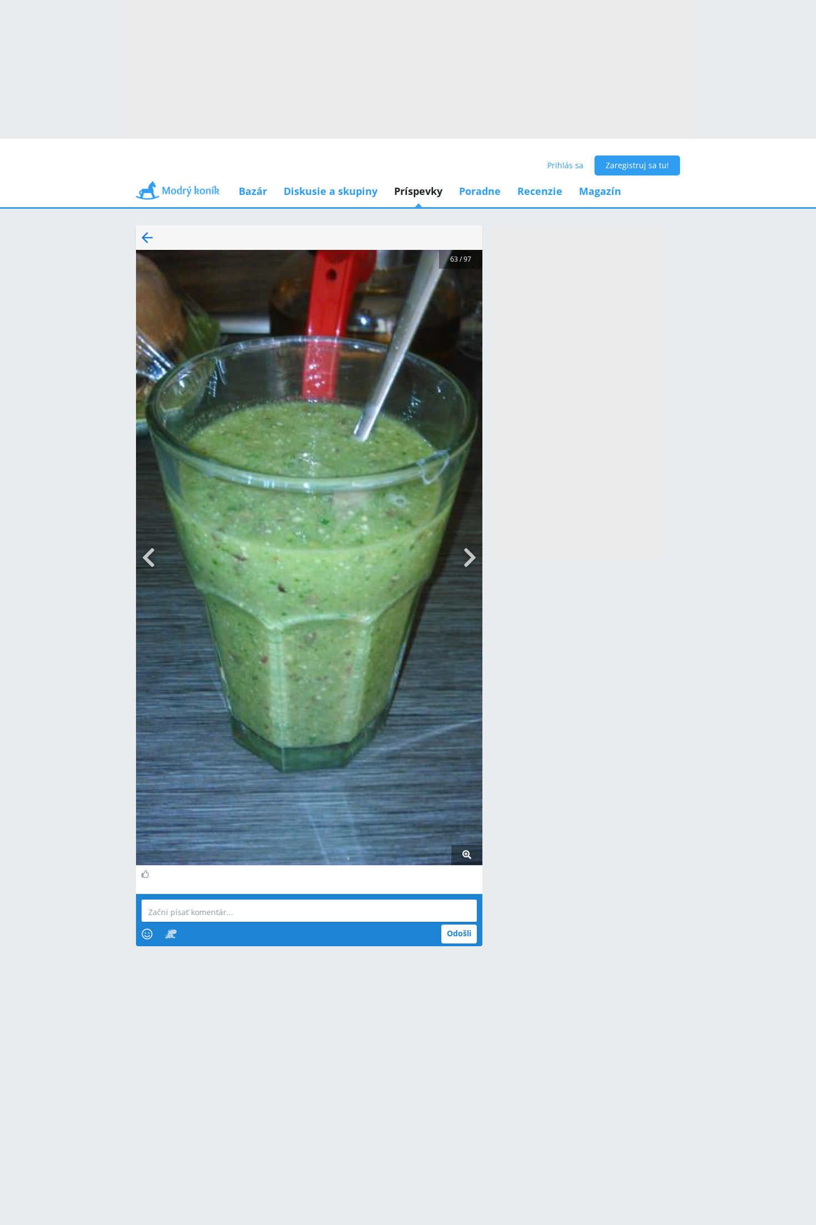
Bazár (253, 191)
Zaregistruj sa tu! (637, 165)
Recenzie (539, 191)
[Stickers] (170, 934)
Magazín (600, 191)
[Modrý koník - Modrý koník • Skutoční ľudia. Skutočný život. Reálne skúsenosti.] (177, 194)
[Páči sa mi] (147, 874)
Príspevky (418, 191)
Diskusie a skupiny (330, 191)
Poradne (480, 191)
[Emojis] (147, 934)
